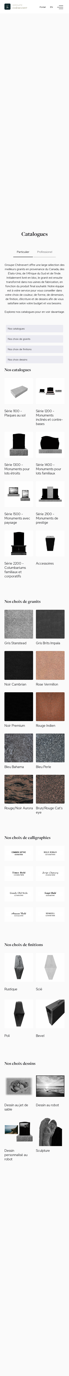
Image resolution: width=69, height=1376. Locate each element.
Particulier (23, 252)
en (51, 7)
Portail (42, 7)
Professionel (44, 252)
